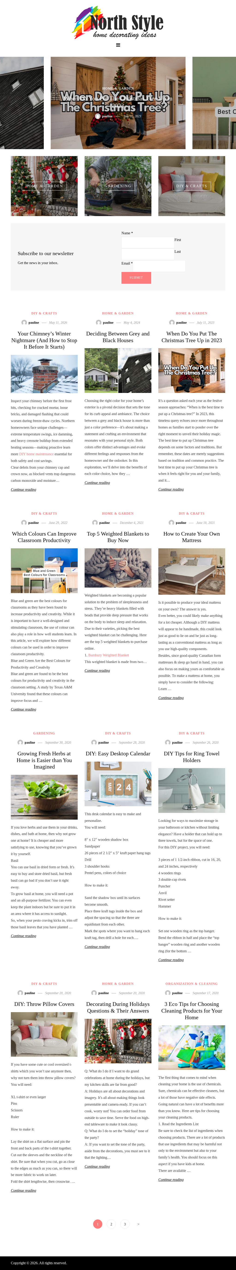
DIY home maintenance (36, 454)
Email (127, 263)
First (177, 240)
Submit (136, 277)
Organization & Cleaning (191, 984)
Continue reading (23, 490)
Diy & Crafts (118, 88)
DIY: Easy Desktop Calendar (118, 754)
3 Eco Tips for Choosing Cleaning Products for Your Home (191, 1010)
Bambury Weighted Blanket (108, 655)
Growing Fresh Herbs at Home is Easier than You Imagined (44, 760)
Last (177, 251)
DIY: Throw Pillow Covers (44, 1004)
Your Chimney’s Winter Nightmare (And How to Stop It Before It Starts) (44, 340)
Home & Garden (118, 313)
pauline (107, 116)
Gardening (44, 733)
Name (127, 233)
